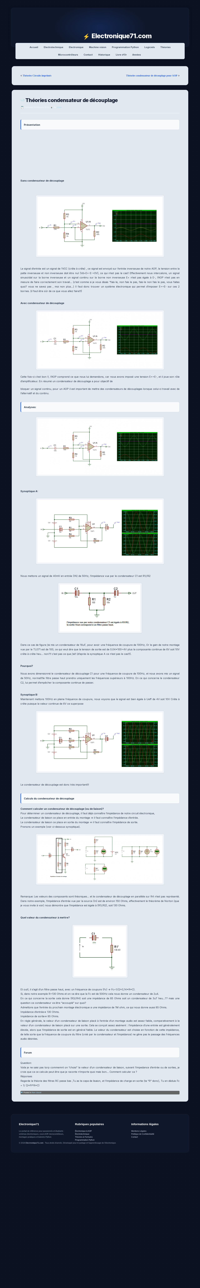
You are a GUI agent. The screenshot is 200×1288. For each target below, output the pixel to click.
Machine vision (97, 47)
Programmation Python (125, 47)
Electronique (76, 47)
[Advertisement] (100, 155)
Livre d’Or (121, 54)
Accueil (34, 47)
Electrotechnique (53, 47)
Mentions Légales (138, 1131)
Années (136, 54)
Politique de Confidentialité (142, 1134)
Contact (88, 54)
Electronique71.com (122, 36)
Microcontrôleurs (68, 54)
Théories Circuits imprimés (37, 75)
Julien (59, 107)
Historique (104, 54)
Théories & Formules (84, 1137)
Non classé (36, 1092)
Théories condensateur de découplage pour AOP (151, 75)
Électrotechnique (82, 1134)
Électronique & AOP (83, 1131)
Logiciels (149, 47)
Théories (165, 47)
